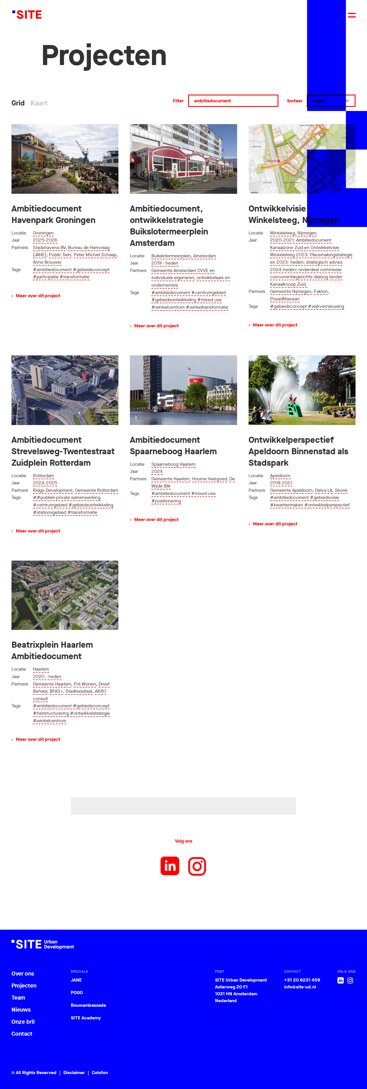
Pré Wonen (85, 684)
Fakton (321, 291)
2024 (157, 471)
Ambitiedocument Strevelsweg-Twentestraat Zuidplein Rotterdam (63, 451)
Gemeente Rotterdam (96, 490)
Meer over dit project (35, 296)
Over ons (22, 974)
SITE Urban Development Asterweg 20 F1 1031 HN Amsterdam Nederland (241, 990)
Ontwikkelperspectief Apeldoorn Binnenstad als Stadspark (298, 451)
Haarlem (41, 669)
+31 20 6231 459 (302, 980)
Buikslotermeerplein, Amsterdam (183, 256)
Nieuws (21, 1010)
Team (18, 998)
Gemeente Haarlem (170, 479)
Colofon (100, 1073)
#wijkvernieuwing (326, 306)
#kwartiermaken (286, 505)
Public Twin (60, 255)
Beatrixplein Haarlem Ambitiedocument (52, 650)
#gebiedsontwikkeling (173, 300)
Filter (178, 101)
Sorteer (294, 101)
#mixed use (209, 300)
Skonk (341, 490)
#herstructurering (51, 713)
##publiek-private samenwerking (66, 497)
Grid (18, 103)
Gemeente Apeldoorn (291, 490)
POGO (77, 993)
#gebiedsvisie (324, 497)
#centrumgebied (208, 292)
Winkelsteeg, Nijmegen (293, 233)
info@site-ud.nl (300, 987)
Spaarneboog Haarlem (173, 464)
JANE (76, 980)
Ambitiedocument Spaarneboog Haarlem (173, 445)
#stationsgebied (49, 512)
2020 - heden (47, 676)
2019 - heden (164, 263)
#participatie (45, 277)
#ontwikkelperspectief (327, 505)
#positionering (166, 501)
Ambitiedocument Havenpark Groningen (53, 214)
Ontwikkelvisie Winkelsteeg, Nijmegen (294, 214)
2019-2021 (281, 483)
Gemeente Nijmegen (290, 291)
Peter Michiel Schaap (95, 255)
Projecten (23, 986)
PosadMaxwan (285, 299)
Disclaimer (74, 1073)
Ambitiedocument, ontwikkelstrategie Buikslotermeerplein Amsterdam (169, 226)
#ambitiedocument (52, 270)
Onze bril (23, 1022)
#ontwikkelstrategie (90, 713)
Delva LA (323, 490)
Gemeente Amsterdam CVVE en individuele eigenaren (183, 274)
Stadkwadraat (78, 691)
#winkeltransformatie (207, 307)
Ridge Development (53, 490)
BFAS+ (56, 691)
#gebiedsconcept (91, 270)
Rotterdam (43, 476)
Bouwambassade (88, 1005)
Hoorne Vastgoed (209, 479)
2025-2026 (45, 240)
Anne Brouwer (47, 262)
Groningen (43, 233)
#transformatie (74, 277)
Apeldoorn (280, 476)
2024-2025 (45, 483)
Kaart (39, 103)
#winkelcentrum (168, 307)
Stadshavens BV (49, 247)
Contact (21, 1034)
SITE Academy (86, 1018)
